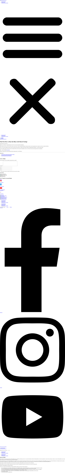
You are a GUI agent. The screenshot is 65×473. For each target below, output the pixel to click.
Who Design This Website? (3, 446)
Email (1, 168)
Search (1, 450)
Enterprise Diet (3, 2)
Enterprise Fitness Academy (5, 136)
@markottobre (1, 182)
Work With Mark (4, 200)
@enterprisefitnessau (2, 189)
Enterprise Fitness (4, 1)
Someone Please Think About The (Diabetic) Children (8, 154)
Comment (1, 165)
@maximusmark (2, 186)
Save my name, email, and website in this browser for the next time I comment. (10, 171)
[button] (32, 69)
